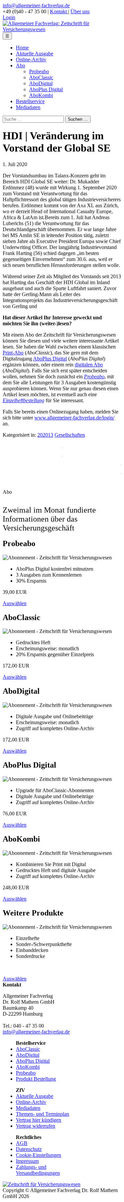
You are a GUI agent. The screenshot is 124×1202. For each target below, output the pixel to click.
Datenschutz (29, 1149)
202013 (45, 435)
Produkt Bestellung (36, 1079)
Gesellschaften (70, 435)
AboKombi (41, 95)
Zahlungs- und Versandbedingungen (38, 1170)
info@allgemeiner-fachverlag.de (36, 5)
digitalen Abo (89, 364)
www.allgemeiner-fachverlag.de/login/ (74, 417)
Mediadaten (28, 107)
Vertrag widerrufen (35, 1126)
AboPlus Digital (46, 89)
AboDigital (41, 83)
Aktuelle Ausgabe (34, 53)
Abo (20, 65)
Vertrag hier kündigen (38, 1120)
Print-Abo (13, 352)
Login (9, 17)
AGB (21, 1143)
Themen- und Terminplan (42, 1114)
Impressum (27, 1161)
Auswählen (14, 603)
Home (22, 47)
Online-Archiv (31, 59)
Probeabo (39, 71)
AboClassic (41, 77)
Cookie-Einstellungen (38, 1155)
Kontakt (59, 11)
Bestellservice (30, 101)
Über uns (80, 11)
